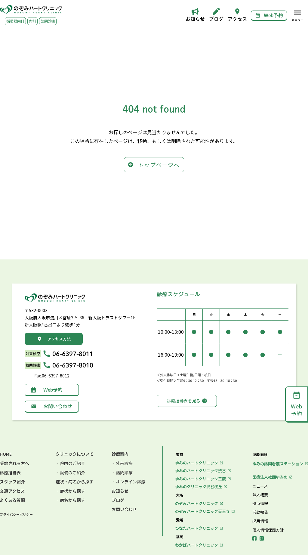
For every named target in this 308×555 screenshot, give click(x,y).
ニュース (260, 486)
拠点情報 (260, 503)
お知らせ (120, 491)
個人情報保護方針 (268, 530)
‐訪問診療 (122, 473)
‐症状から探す (70, 491)
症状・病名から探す (75, 482)
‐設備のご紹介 (70, 473)
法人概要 (260, 495)
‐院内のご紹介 (70, 463)
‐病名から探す (70, 500)
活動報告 (260, 512)
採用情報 (260, 521)
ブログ (118, 500)
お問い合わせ (124, 509)
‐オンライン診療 (128, 482)
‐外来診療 (122, 463)
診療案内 (120, 454)
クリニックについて (75, 454)
